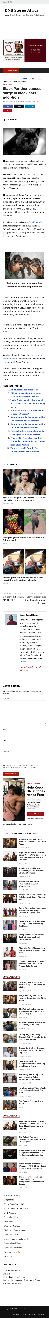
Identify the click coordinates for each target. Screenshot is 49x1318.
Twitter (24, 1314)
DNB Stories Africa (21, 10)
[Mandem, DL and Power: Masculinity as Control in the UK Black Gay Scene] (10, 868)
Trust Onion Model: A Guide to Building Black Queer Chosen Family (32, 897)
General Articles (14, 79)
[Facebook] (31, 2)
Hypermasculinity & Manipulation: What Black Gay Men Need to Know (32, 1063)
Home (5, 79)
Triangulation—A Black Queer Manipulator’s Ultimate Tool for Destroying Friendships (32, 1152)
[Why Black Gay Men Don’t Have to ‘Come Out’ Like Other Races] (10, 839)
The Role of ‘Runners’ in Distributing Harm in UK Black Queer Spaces (32, 1139)
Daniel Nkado (20, 101)
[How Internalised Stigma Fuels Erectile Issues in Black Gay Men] (10, 1088)
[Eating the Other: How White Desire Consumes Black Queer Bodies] (10, 935)
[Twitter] (35, 2)
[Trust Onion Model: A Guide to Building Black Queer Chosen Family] (10, 895)
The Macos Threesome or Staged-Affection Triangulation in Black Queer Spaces (31, 1180)
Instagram (32, 1314)
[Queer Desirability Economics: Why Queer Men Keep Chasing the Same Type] (10, 908)
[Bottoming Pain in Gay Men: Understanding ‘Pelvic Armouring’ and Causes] (10, 1075)
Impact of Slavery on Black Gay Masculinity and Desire (32, 1023)
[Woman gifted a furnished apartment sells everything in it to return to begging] (24, 562)
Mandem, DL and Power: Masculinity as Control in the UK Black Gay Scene (31, 870)
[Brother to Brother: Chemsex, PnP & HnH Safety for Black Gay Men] (10, 1048)
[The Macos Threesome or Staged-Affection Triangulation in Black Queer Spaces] (10, 1177)
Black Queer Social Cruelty (16, 1208)
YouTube (41, 1314)
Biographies (9, 1200)
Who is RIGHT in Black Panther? (26, 438)
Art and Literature (11, 1195)
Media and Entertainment (15, 1230)
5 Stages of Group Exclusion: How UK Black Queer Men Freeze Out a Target (31, 963)
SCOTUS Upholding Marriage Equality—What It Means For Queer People (32, 1011)
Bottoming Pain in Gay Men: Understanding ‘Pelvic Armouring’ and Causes (31, 1076)
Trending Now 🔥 (12, 1252)
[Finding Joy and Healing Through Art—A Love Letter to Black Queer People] (10, 1035)
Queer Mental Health (13, 1243)
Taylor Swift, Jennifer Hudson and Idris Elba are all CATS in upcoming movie (27, 403)
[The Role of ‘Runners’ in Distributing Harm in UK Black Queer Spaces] (10, 1137)
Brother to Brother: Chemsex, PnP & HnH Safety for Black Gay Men (32, 1050)
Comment (8, 698)
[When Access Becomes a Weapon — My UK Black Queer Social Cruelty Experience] (10, 1164)
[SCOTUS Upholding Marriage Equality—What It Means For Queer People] (10, 1009)
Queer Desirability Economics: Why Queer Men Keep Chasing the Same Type (32, 910)
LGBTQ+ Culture (12, 1226)
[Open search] (43, 70)
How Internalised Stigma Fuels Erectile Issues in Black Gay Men (32, 1090)
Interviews (8, 1221)
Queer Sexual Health (13, 1247)
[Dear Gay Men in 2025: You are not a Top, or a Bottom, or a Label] (10, 983)
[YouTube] (41, 2)
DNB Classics (25, 79)
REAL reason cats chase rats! (24, 390)
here (25, 661)
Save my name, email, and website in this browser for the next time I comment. (21, 766)
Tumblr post (34, 222)
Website (6, 751)
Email (6, 740)
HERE (13, 824)
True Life (8, 1256)
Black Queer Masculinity (15, 1204)
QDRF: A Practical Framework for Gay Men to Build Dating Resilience (32, 923)
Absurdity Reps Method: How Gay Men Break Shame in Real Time (32, 950)
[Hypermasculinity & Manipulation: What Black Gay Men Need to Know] (10, 1061)
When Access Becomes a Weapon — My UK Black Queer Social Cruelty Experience (32, 1165)
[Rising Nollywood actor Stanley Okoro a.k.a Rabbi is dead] (24, 522)
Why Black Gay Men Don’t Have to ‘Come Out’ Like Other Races (32, 841)
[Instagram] (38, 2)
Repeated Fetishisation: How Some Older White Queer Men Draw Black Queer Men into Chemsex (32, 856)
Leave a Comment (32, 101)
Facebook (16, 1314)
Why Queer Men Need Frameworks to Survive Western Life (29, 883)
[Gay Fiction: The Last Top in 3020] (10, 1101)
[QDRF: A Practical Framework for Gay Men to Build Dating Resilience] (10, 922)
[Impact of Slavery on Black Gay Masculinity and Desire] (10, 1023)
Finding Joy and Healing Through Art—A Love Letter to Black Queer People (32, 1037)
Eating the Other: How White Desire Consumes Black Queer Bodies (31, 937)
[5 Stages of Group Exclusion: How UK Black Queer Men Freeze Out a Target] (10, 962)
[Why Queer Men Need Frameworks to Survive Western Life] (10, 882)
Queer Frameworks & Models (17, 1239)
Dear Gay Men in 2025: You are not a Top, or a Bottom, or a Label (32, 984)
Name (6, 729)
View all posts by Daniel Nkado (30, 668)
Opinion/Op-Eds (11, 1234)
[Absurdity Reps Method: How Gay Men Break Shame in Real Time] (10, 948)
